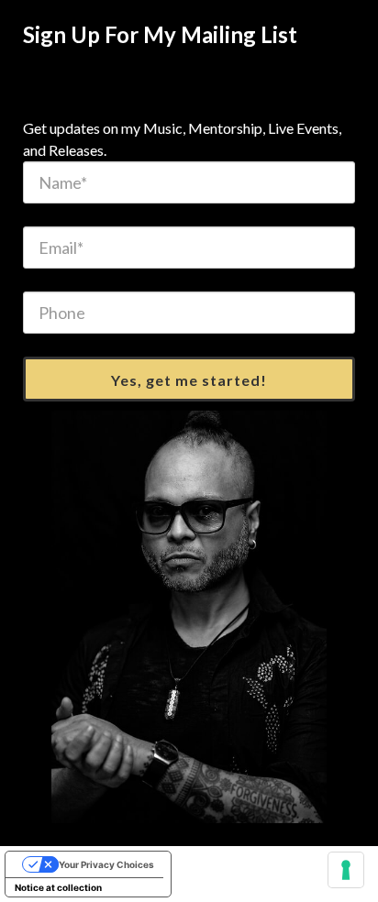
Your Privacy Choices (106, 864)
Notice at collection (58, 887)
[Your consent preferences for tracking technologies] (345, 869)
